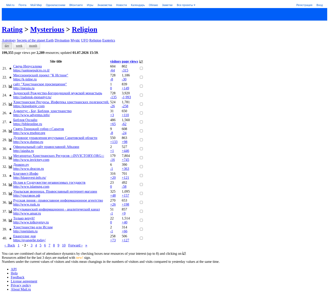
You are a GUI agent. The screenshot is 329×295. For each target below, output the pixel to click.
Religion (84, 29)
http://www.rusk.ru (26, 204)
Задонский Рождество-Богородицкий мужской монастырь (57, 93)
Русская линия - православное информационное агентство (58, 200)
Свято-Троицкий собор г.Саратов (38, 129)
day (7, 45)
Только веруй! (24, 218)
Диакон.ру (21, 164)
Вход (319, 5)
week (19, 45)
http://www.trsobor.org (29, 133)
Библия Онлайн (25, 120)
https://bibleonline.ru (27, 124)
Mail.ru (10, 5)
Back (9, 245)
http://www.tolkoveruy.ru (31, 222)
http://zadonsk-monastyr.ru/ (32, 97)
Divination (62, 40)
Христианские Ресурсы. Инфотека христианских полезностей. (61, 102)
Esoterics (108, 40)
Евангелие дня (24, 236)
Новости (121, 5)
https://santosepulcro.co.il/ (31, 70)
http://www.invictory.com (31, 160)
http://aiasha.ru (23, 151)
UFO (84, 40)
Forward (75, 245)
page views (130, 61)
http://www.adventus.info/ (31, 115)
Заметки (167, 5)
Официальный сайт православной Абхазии (46, 147)
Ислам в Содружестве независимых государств (49, 182)
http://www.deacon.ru (28, 169)
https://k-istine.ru (25, 79)
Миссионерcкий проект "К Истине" (40, 75)
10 (64, 245)
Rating (12, 29)
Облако (153, 5)
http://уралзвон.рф (26, 195)
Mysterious (47, 29)
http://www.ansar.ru (27, 213)
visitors (115, 61)
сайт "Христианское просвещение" (40, 84)
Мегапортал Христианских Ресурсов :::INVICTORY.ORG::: (58, 156)
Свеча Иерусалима (27, 66)
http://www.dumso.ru (28, 142)
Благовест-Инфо (25, 173)
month (33, 45)
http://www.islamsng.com (31, 186)
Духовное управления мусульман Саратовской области (55, 138)
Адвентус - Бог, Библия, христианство (42, 111)
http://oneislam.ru (25, 231)
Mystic (75, 40)
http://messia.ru (23, 88)
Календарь (138, 5)
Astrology (9, 40)
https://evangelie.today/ (29, 240)
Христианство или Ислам (33, 227)
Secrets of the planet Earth (35, 40)
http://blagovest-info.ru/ (29, 177)
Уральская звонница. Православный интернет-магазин (55, 191)
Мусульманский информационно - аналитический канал (56, 209)
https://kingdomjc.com (29, 106)
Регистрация (304, 5)
